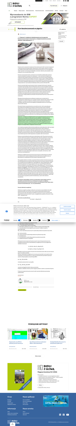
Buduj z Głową (10, 25)
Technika (56, 10)
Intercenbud (58, 0)
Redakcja (9, 399)
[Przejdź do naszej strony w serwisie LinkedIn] (64, 1)
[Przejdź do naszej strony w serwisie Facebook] (66, 1)
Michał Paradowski (33, 346)
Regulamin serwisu (11, 404)
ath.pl (24, 411)
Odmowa (67, 213)
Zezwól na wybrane (67, 209)
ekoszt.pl (25, 414)
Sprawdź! (61, 41)
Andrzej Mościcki (12, 346)
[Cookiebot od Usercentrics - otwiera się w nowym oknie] (6, 220)
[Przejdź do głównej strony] (14, 4)
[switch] (29, 220)
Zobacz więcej (38, 356)
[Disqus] (36, 307)
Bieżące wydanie (22, 10)
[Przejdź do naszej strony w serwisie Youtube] (68, 1)
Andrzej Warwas (53, 346)
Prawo (66, 10)
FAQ (43, 0)
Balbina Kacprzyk (23, 34)
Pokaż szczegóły (55, 220)
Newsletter (46, 0)
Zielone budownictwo (30, 10)
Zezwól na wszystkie (67, 206)
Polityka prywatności (12, 414)
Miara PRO (25, 402)
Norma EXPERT (26, 399)
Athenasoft (54, 0)
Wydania (15, 10)
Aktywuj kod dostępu (39, 0)
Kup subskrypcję (53, 5)
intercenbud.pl (26, 413)
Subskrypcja (10, 402)
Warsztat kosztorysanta (39, 10)
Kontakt (50, 0)
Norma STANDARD (27, 401)
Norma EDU (25, 404)
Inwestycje (61, 10)
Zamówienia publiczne (49, 10)
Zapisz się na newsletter (12, 413)
